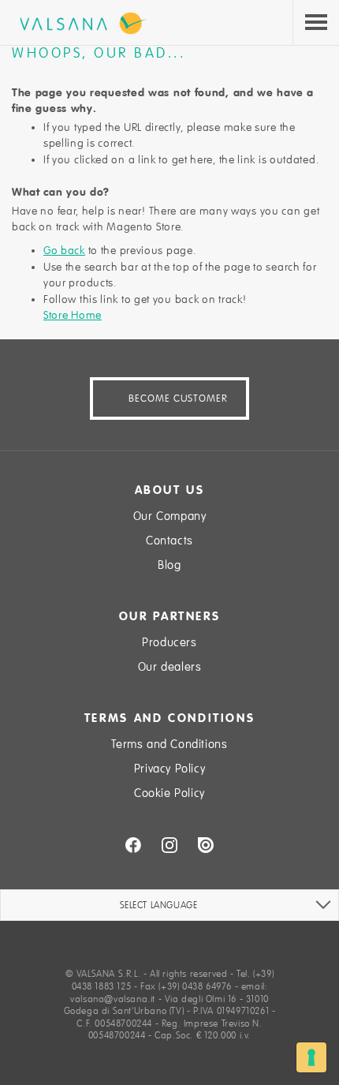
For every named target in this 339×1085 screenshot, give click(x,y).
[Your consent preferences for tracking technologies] (311, 1057)
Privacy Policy (169, 768)
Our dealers (170, 667)
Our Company (170, 516)
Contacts (169, 540)
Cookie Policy (169, 793)
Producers (169, 642)
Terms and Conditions (169, 744)
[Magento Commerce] (79, 23)
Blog (169, 565)
